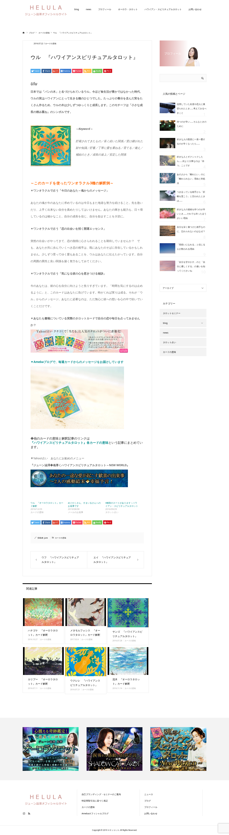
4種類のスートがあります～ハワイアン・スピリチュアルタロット (121, 504)
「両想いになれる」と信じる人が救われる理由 (191, 246)
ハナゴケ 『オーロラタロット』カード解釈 (43, 633)
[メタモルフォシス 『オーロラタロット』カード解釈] (86, 612)
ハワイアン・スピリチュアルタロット (163, 9)
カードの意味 (50, 43)
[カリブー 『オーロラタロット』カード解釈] (43, 661)
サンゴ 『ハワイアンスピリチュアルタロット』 (127, 634)
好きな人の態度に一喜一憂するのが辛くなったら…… (191, 141)
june (46, 538)
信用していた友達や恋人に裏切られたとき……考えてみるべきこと (191, 108)
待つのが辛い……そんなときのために (191, 124)
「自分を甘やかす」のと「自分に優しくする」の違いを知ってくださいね (191, 266)
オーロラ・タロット (128, 9)
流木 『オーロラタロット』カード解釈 (126, 682)
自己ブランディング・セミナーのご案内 (101, 794)
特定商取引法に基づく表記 (95, 800)
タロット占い (169, 342)
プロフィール (104, 9)
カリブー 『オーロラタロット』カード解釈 (43, 682)
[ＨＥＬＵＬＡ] (46, 9)
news (88, 9)
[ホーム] (24, 32)
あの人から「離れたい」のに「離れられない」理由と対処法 (191, 179)
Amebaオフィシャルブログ (95, 813)
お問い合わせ (195, 9)
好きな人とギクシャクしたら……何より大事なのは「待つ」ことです (190, 161)
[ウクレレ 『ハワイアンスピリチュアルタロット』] (86, 661)
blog (76, 9)
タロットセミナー (171, 313)
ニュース (148, 794)
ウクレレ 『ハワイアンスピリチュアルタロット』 (85, 683)
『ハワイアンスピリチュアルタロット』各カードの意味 (69, 442)
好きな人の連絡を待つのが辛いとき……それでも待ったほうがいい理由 (191, 214)
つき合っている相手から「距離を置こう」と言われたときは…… (191, 196)
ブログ (147, 800)
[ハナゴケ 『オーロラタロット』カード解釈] (43, 612)
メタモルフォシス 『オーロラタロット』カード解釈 (85, 633)
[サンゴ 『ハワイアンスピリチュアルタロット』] (128, 612)
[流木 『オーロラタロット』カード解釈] (128, 661)
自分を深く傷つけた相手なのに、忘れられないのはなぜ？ (191, 229)
